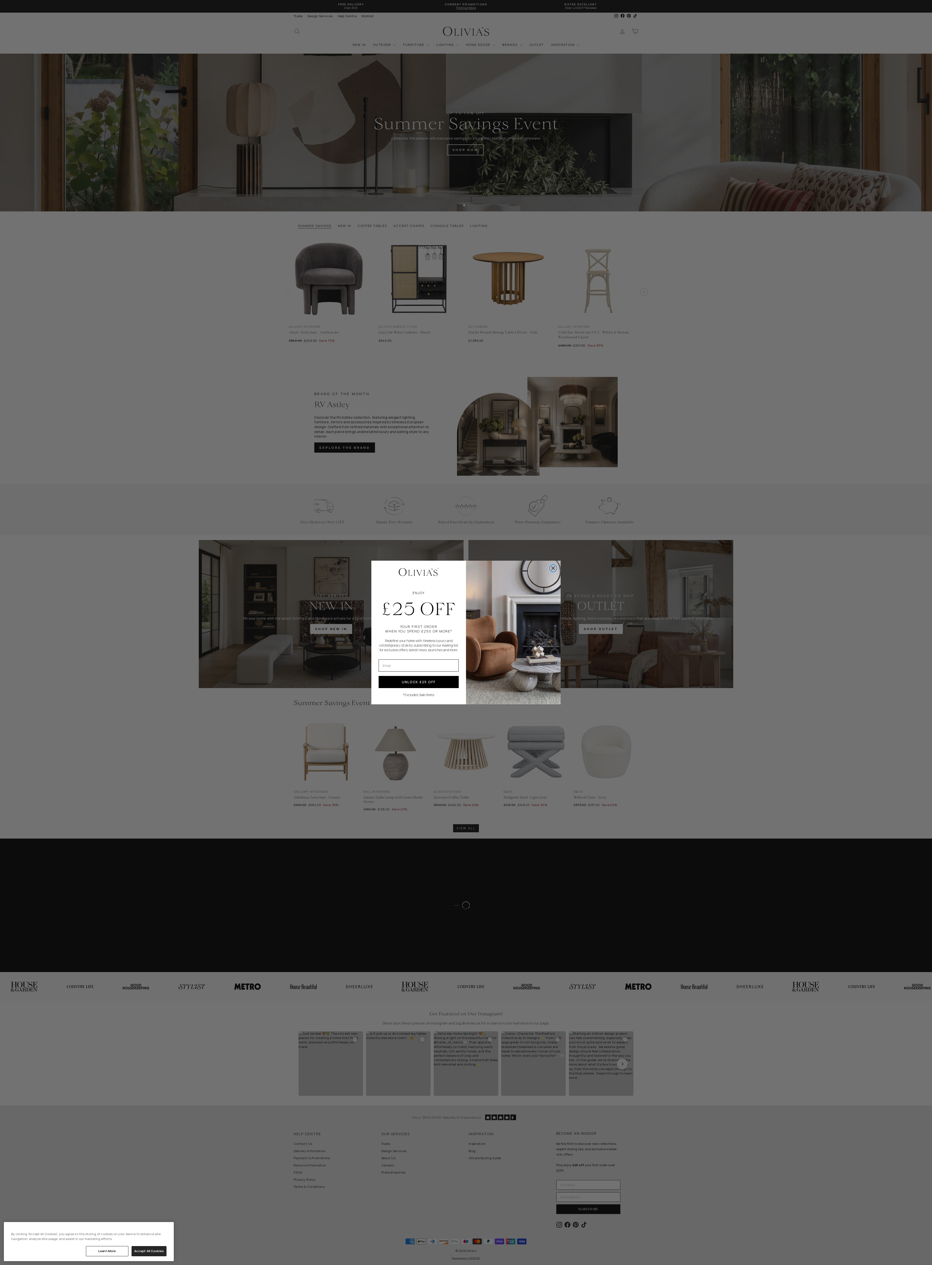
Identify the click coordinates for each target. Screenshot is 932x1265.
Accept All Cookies (149, 1251)
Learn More (107, 1251)
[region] (89, 1241)
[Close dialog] (553, 568)
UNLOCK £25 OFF (419, 682)
